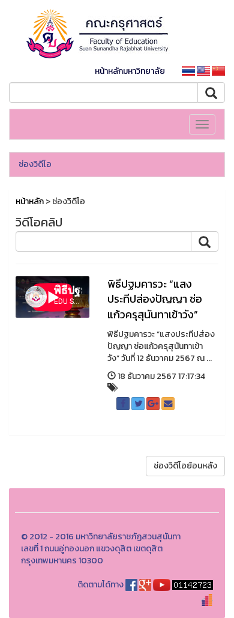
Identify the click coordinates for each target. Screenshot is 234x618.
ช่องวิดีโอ (35, 164)
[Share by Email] (168, 403)
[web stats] (192, 584)
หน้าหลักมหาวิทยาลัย (130, 71)
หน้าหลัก (30, 201)
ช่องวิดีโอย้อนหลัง (185, 465)
